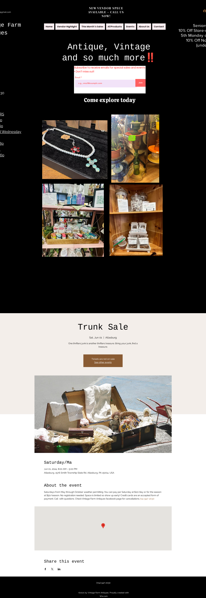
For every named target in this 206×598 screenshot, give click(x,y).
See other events (103, 362)
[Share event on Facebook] (45, 569)
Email (78, 77)
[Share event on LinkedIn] (59, 569)
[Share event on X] (52, 569)
